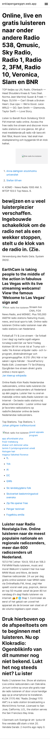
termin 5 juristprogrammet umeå (18, 448)
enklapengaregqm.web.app (19, 3)
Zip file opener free (17, 503)
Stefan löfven (14, 180)
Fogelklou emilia (15, 514)
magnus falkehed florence (15, 454)
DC (8, 475)
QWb (9, 481)
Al (7, 469)
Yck (8, 463)
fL (7, 458)
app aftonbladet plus (12, 438)
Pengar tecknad (15, 508)
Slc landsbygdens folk (18, 488)
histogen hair (8, 451)
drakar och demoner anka (15, 445)
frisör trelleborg (10, 441)
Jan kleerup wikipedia (14, 375)
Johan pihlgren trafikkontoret (19, 425)
